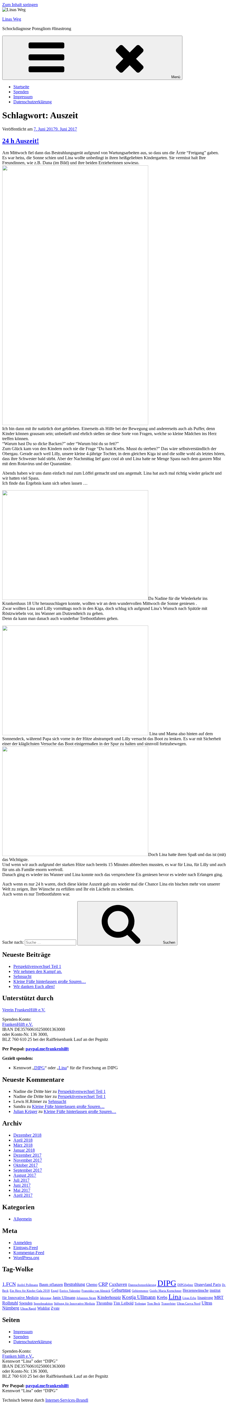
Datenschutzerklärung (32, 101)
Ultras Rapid (28, 1308)
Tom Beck (153, 1303)
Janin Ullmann (64, 1298)
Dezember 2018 (27, 1135)
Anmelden (22, 1242)
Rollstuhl (10, 1303)
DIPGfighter (185, 1284)
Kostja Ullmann (139, 1297)
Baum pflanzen (51, 1285)
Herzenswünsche (196, 1290)
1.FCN (9, 1284)
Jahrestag (45, 1297)
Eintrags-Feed (25, 1247)
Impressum (23, 96)
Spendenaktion (43, 1303)
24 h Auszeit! (20, 140)
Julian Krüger (25, 1111)
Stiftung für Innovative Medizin (74, 1303)
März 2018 (23, 1145)
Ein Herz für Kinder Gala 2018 (30, 1290)
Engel (54, 1290)
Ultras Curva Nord (188, 1303)
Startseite (21, 86)
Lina (63, 1067)
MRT (219, 1297)
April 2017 (23, 1195)
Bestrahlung (74, 1284)
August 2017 (24, 1175)
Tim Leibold (123, 1303)
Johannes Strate (86, 1297)
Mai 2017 (21, 1190)
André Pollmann (27, 1284)
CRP (103, 1284)
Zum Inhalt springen (20, 4)
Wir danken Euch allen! (34, 986)
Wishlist (43, 1308)
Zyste (55, 1308)
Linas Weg (11, 19)
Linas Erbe (189, 1297)
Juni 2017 (22, 1185)
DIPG (39, 1067)
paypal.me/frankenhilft (47, 1048)
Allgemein (22, 1219)
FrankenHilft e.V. (17, 1024)
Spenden (21, 91)
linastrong (205, 1298)
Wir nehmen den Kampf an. (37, 971)
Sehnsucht (22, 976)
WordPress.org (26, 1257)
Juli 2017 (21, 1180)
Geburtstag (121, 1290)
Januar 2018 (24, 1150)
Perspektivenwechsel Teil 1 (37, 966)
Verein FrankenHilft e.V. (23, 1009)
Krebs (162, 1297)
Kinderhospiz (109, 1297)
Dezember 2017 (27, 1155)
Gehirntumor (140, 1290)
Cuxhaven (118, 1284)
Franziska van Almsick (95, 1290)
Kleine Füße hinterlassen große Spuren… (49, 981)
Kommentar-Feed (28, 1252)
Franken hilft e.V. (17, 1356)
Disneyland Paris (207, 1285)
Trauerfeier (168, 1303)
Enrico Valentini (70, 1290)
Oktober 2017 (25, 1165)
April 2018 (23, 1140)
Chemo (91, 1285)
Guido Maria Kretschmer (166, 1290)
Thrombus (104, 1303)
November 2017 (27, 1160)
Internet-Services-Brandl (66, 1400)
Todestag (140, 1303)
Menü (175, 77)
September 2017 (27, 1170)
